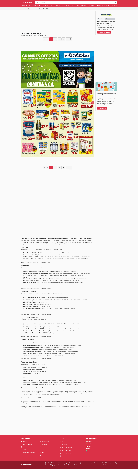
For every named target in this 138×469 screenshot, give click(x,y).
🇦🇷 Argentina (89, 441)
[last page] (70, 39)
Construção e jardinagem (88, 5)
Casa (78, 5)
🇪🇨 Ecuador (88, 446)
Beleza (67, 5)
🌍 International (90, 450)
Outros (110, 5)
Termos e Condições (67, 447)
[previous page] (47, 39)
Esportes (73, 5)
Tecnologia (57, 5)
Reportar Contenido (66, 450)
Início (23, 5)
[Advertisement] (57, 20)
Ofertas (28, 5)
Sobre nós (64, 444)
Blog (115, 5)
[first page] (44, 39)
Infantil (99, 5)
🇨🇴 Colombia (89, 443)
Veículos (104, 5)
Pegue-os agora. (102, 108)
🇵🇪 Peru (88, 448)
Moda (63, 5)
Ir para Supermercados (104, 32)
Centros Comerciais (47, 5)
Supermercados (35, 5)
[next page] (67, 39)
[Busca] (116, 2)
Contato (63, 441)
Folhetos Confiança (28, 8)
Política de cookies (66, 453)
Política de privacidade (67, 456)
